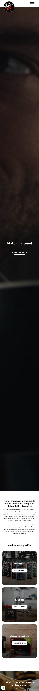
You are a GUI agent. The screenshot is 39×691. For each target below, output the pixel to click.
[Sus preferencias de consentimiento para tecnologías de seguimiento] (3, 688)
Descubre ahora (19, 570)
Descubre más (19, 252)
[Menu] (32, 3)
